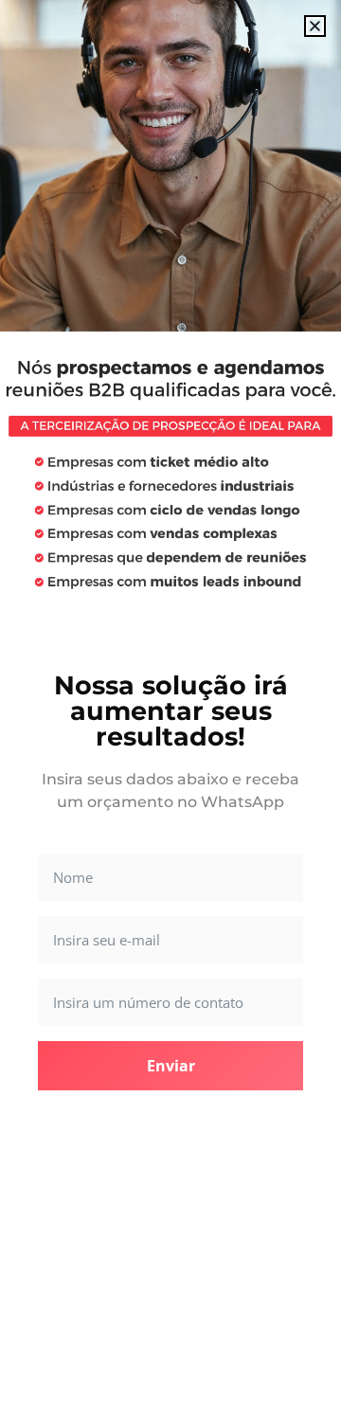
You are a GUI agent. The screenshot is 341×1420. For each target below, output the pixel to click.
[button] (315, 26)
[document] (170, 710)
